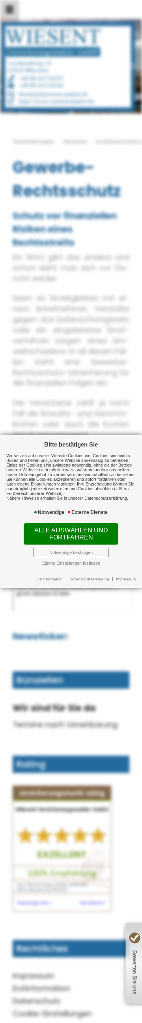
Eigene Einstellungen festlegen (71, 563)
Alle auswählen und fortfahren (71, 534)
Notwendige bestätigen (71, 552)
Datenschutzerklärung (89, 579)
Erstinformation (49, 579)
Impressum (126, 579)
